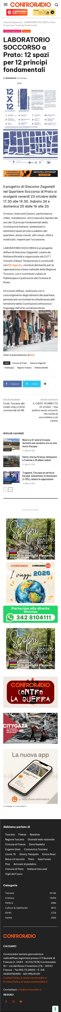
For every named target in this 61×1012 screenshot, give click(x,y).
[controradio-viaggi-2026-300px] (30, 602)
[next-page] (10, 489)
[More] (45, 384)
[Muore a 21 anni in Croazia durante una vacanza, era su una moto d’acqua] (11, 444)
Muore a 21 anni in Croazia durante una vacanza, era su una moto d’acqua (39, 443)
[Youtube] (21, 1001)
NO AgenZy (15, 265)
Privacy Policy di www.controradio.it (25, 981)
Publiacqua (9, 367)
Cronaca (7, 450)
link (32, 354)
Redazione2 (11, 78)
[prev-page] (5, 489)
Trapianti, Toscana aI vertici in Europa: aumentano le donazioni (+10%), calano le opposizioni (39, 476)
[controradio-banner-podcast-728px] (30, 176)
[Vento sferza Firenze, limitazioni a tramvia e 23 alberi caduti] (11, 461)
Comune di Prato (19, 363)
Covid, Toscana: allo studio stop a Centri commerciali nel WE (14, 407)
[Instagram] (13, 1001)
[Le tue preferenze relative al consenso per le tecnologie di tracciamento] (55, 1009)
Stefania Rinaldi (41, 367)
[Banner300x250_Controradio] (30, 558)
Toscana (26, 31)
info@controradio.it (29, 989)
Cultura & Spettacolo (12, 31)
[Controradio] (30, 4)
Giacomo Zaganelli (38, 363)
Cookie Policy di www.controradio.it (25, 977)
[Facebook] (6, 1001)
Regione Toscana (24, 367)
